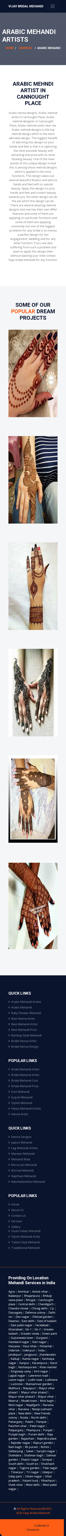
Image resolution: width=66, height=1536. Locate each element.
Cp (52, 1308)
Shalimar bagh (34, 1455)
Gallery (15, 1227)
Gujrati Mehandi (22, 1097)
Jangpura (30, 1354)
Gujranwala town (22, 1338)
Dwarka (13, 1321)
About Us (17, 1210)
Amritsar (24, 1291)
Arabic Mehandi (21, 1007)
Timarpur (17, 1472)
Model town (29, 1401)
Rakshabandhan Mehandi (28, 1182)
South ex (32, 1464)
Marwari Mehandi (23, 1154)
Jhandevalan (48, 1354)
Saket (30, 1451)
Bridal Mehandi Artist (25, 1069)
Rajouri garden (43, 1443)
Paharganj (15, 1422)
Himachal (46, 1346)
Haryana (14, 1346)
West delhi (33, 1485)
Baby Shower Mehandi (26, 1013)
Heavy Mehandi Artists (26, 1108)
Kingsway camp (21, 1371)
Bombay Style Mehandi (26, 1035)
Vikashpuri (48, 1480)
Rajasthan (28, 1438)
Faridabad (42, 1325)
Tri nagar (33, 1472)
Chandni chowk (18, 1308)
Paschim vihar (17, 1426)
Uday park (15, 1476)
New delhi (25, 1413)
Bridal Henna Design (25, 1046)
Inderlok (14, 1350)
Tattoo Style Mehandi (25, 1242)
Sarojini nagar (46, 1451)
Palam (29, 1422)
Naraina (24, 1409)
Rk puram (31, 1447)
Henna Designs (21, 1137)
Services (25, 48)
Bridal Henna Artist (23, 1041)
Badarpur (15, 1296)
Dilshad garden (42, 1317)
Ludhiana (51, 1380)
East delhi (28, 1321)
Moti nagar (16, 1405)
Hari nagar (39, 1342)
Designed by (25, 1525)
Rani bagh (15, 1447)
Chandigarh (46, 1304)
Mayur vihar (46, 1396)
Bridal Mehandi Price (25, 1086)
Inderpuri (29, 1350)
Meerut (13, 1401)
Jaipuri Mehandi (21, 1142)
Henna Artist (19, 1114)
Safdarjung (16, 1451)
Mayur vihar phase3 (22, 1396)
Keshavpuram (27, 1367)
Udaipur (47, 1472)
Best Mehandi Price (24, 1030)
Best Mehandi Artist (24, 1024)
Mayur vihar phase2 (34, 1392)
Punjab (48, 1430)
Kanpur (24, 1363)
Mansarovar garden (39, 1384)
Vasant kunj (30, 1480)
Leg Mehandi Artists (24, 1148)
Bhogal (31, 1300)
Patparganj (16, 1430)
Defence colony (35, 1312)
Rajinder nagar (21, 1443)
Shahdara (15, 1455)
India (41, 1350)
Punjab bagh (17, 1434)
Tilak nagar (50, 1468)
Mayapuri (29, 1388)
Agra (11, 1291)
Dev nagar (23, 1317)
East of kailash (46, 1321)
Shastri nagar (30, 1459)
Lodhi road (35, 1380)
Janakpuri (15, 1354)
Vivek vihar (16, 1485)
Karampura (40, 1363)
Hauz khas (30, 1346)
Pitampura (33, 1430)
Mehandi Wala (20, 1159)
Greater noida (30, 1333)
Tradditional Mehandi (25, 1248)
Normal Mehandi (22, 1170)
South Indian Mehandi (25, 1231)
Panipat (41, 1422)
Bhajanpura (32, 1296)
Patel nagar (38, 1426)
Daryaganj (15, 1312)
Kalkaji (15, 1359)
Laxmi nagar (17, 1380)
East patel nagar (22, 1325)
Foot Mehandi (20, 1092)
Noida (24, 1417)
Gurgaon (42, 1338)
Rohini (45, 1447)
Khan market (48, 1367)
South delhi (16, 1464)
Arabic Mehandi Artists (26, 1002)
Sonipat (47, 1459)
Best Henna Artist (23, 1019)
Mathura (14, 1388)
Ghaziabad (15, 1329)
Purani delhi (36, 1434)
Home (10, 48)
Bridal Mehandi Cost (24, 1080)
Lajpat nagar (17, 1375)
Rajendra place (46, 1438)
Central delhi (27, 1304)
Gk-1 (28, 1329)
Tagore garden (29, 1468)
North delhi (39, 1417)
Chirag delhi (40, 1308)
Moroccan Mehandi (24, 1165)
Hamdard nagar (19, 1342)
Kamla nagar (31, 1359)
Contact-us (18, 1216)
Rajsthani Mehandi (23, 1176)
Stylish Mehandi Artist (25, 1237)
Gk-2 (37, 1329)
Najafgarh (33, 1405)
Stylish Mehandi (21, 1103)
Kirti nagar (41, 1371)
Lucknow (17, 1384)
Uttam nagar (34, 1476)
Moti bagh (47, 1401)
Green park (49, 1333)
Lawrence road (38, 1375)
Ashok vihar (40, 1291)
